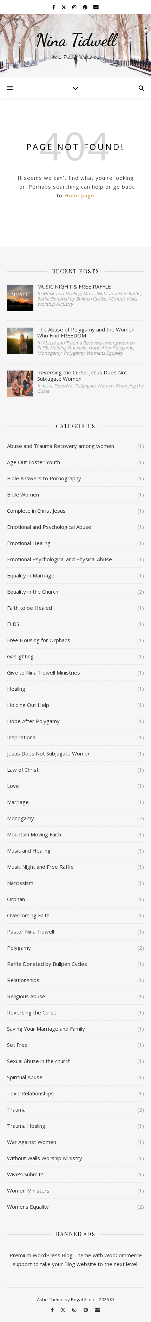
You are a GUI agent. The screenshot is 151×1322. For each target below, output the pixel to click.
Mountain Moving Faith (34, 834)
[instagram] (74, 7)
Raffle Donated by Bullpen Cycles (47, 963)
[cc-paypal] (96, 7)
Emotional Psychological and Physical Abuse (59, 559)
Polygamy (19, 947)
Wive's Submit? (25, 1174)
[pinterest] (85, 7)
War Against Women (31, 1141)
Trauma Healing (26, 1125)
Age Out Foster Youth (33, 462)
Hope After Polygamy (33, 721)
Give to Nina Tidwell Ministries (43, 672)
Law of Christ (23, 769)
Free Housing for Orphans (38, 640)
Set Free (17, 1044)
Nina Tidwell (76, 40)
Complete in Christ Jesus (36, 510)
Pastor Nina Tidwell (30, 931)
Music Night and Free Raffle (40, 866)
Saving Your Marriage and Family (46, 1028)
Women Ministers (28, 1190)
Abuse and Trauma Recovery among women (60, 445)
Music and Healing (29, 850)
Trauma (16, 1109)
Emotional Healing (29, 542)
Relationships (23, 979)
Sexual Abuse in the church (39, 1060)
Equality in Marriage (30, 575)
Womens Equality (28, 1206)
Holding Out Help (28, 704)
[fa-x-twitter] (64, 7)
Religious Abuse (26, 996)
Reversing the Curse (32, 1012)
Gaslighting (20, 656)
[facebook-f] (54, 7)
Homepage (79, 195)
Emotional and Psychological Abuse (49, 526)
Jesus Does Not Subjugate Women (49, 753)
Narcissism (20, 882)
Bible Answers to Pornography (44, 478)
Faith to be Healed (29, 607)
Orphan (16, 899)
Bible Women (23, 494)
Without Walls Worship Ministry (44, 1158)
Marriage (18, 801)
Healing (16, 688)
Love (13, 785)
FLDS (13, 623)
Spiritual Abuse (24, 1077)
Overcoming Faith (28, 915)
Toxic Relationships (30, 1093)
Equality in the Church (32, 591)
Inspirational (22, 737)
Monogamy (20, 818)
